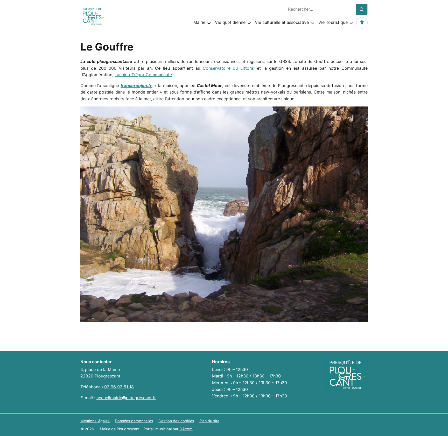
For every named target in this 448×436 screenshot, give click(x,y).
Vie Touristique (333, 22)
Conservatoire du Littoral (229, 68)
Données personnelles (134, 421)
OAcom (186, 429)
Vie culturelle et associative (282, 22)
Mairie (199, 22)
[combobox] (320, 9)
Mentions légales (95, 421)
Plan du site (209, 421)
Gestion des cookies (176, 421)
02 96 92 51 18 (119, 386)
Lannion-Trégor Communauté (143, 74)
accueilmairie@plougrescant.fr (126, 397)
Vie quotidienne (230, 22)
